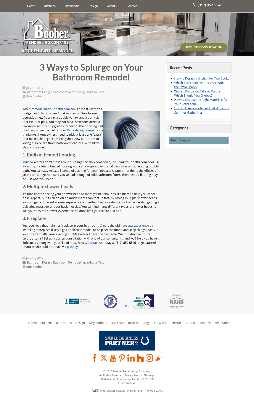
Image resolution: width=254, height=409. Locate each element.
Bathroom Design (39, 92)
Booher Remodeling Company (77, 130)
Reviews (133, 323)
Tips (101, 92)
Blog (146, 323)
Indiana (91, 92)
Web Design (107, 390)
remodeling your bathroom (50, 109)
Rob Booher (34, 96)
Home (31, 6)
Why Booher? (98, 323)
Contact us (95, 243)
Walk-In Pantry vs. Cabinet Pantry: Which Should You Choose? (197, 93)
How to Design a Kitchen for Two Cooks (201, 78)
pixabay (72, 247)
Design (93, 6)
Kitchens (50, 6)
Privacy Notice (133, 375)
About (111, 6)
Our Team (118, 323)
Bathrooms (72, 6)
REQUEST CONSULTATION (203, 47)
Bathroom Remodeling (69, 92)
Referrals (176, 323)
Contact (131, 6)
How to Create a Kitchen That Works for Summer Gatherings (202, 110)
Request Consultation (215, 323)
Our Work (159, 323)
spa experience (138, 225)
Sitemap (149, 375)
